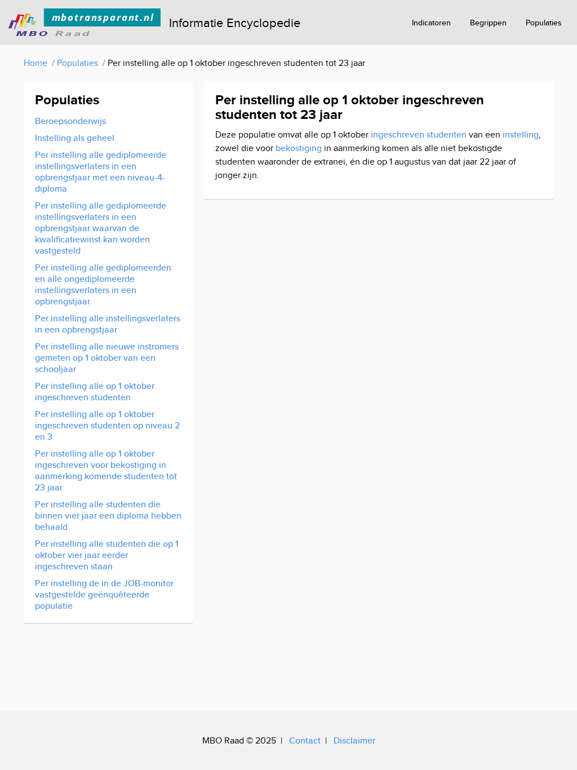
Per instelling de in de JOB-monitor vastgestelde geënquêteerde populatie (104, 594)
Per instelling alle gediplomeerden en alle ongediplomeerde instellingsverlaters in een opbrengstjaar (103, 284)
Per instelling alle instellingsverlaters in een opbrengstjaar (107, 324)
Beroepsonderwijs (70, 120)
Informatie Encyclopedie (234, 23)
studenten (447, 134)
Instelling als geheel (74, 137)
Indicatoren (431, 22)
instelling (521, 134)
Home (35, 62)
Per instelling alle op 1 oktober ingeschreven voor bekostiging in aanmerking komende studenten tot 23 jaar (106, 470)
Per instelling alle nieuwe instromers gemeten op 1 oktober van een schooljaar (107, 357)
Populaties (544, 22)
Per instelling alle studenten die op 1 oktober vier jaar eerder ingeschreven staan (107, 555)
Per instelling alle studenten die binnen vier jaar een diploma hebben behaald (108, 515)
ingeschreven (397, 134)
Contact (305, 740)
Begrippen (488, 22)
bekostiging (299, 147)
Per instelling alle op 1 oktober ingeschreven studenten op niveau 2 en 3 (107, 425)
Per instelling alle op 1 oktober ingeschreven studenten (94, 391)
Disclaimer (354, 740)
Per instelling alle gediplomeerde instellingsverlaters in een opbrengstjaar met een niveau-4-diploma (100, 171)
